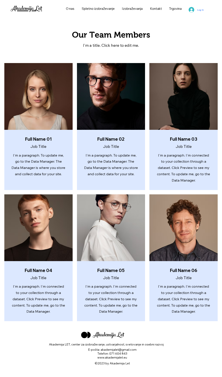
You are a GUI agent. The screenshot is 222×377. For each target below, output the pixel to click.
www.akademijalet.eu (112, 357)
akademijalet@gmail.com (119, 350)
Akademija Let (26, 9)
